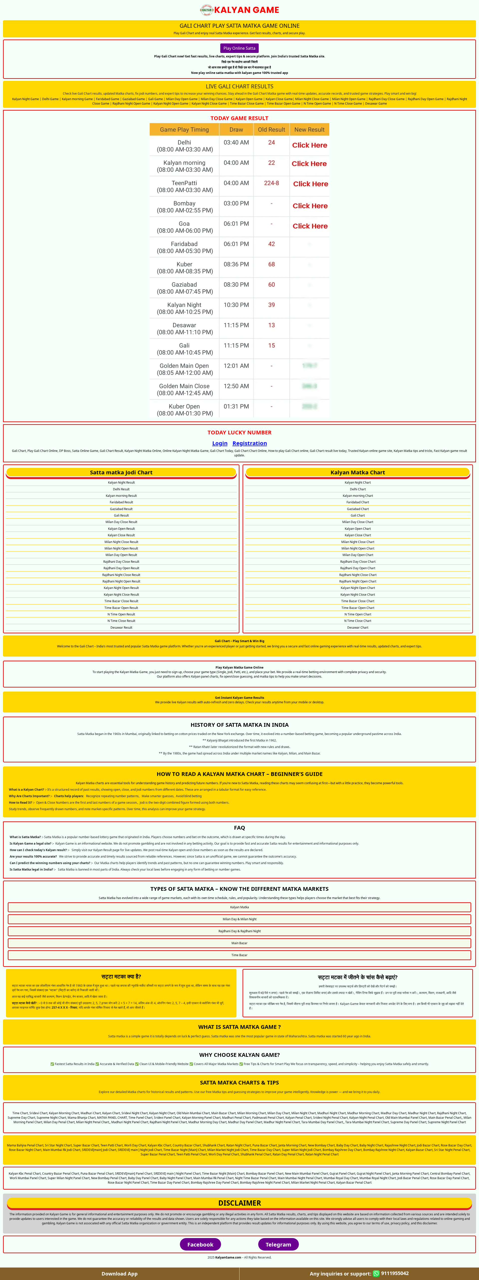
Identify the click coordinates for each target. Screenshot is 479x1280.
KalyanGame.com (228, 1257)
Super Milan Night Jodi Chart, (302, 1150)
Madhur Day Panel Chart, (245, 1122)
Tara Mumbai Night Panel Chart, (367, 1122)
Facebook (200, 1244)
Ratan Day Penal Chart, (289, 1154)
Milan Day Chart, (279, 1113)
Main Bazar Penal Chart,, (445, 1117)
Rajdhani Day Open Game (426, 99)
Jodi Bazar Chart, (428, 1145)
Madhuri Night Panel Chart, (130, 1122)
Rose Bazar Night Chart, (25, 1150)
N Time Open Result (121, 614)
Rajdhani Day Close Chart (357, 561)
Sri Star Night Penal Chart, (452, 1150)
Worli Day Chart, (135, 1145)
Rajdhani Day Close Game (387, 99)
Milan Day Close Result (121, 522)
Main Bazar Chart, (224, 1113)
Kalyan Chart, (111, 1113)
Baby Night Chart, (371, 1145)
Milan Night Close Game (312, 99)
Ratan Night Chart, (239, 1145)
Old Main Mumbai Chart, (194, 1113)
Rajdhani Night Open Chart (357, 581)
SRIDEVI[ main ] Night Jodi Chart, (140, 1150)
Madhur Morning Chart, (363, 1113)
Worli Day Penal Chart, (224, 1154)
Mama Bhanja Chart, (82, 1117)
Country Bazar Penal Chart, (61, 1173)
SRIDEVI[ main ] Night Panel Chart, (177, 1173)
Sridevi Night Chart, (134, 1113)
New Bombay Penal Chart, (109, 1178)
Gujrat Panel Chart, (343, 1173)
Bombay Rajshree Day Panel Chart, (215, 1182)
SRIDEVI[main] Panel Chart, (134, 1173)
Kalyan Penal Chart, (298, 1117)
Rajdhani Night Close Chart (357, 575)
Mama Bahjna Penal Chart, (25, 1145)
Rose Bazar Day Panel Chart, (450, 1178)
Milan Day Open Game (182, 99)
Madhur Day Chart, (394, 1113)
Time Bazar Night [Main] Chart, (185, 1150)
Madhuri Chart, (91, 1113)
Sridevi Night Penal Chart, (331, 1117)
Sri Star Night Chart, (59, 1145)
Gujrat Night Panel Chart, (374, 1173)
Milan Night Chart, (304, 1113)
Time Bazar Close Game (247, 103)
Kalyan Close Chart (358, 535)
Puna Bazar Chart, (265, 1145)
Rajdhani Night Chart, (452, 1113)
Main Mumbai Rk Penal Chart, (213, 1178)
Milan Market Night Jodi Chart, (228, 1150)
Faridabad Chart (358, 502)
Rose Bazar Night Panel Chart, (128, 1182)
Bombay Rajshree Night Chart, (384, 1150)
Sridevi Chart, (38, 1113)
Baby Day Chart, (347, 1145)
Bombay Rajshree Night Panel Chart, (265, 1182)
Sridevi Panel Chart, (167, 1117)
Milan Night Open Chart (358, 548)
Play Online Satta (239, 48)
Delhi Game (50, 99)
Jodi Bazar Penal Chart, (413, 1178)
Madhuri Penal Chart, (236, 1117)
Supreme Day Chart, (22, 1117)
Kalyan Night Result (121, 482)
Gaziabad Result (121, 509)
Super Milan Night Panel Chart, (69, 1178)
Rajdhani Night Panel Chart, (169, 1122)
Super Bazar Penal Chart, (158, 1154)
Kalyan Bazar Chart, (419, 1150)
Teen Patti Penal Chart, (192, 1154)
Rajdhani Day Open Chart (357, 568)
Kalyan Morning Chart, (64, 1113)
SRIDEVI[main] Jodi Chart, (99, 1150)
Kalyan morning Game (77, 99)
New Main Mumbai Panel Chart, (307, 1173)
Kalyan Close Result (121, 535)
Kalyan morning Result (121, 496)
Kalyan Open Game (249, 99)
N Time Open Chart (358, 614)
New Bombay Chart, (322, 1145)
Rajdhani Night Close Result (121, 575)
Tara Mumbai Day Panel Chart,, (323, 1122)
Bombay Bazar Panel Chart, (265, 1173)
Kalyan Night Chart (358, 482)
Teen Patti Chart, (112, 1145)
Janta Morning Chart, (292, 1145)
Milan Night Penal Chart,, (93, 1122)
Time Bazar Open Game (283, 103)
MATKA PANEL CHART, (112, 1117)
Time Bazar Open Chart (358, 608)
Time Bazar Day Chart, (265, 1150)
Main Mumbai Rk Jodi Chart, (62, 1150)
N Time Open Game (317, 103)
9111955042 (394, 1273)
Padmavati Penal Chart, (268, 1117)
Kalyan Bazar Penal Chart (353, 1182)
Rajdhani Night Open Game (131, 103)
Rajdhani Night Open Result (121, 581)
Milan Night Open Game (348, 99)
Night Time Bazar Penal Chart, (256, 1178)
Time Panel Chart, (140, 1117)
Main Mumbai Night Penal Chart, (300, 1178)
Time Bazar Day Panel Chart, (170, 1182)
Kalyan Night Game (25, 99)
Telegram (278, 1244)
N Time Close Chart (357, 621)
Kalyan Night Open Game (170, 103)
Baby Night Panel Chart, (176, 1178)
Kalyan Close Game (279, 99)
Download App (120, 1273)
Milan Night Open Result (121, 548)
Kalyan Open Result (121, 529)
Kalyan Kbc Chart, (160, 1145)
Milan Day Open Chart (358, 555)
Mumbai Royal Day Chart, (341, 1178)
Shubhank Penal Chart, (256, 1154)
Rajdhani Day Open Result (121, 568)
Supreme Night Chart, (52, 1117)
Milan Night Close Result (121, 542)
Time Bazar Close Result (121, 601)
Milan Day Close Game (217, 99)
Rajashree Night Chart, (400, 1145)
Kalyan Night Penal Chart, (366, 1117)
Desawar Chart (357, 627)
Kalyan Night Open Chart (358, 588)
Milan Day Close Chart (357, 522)
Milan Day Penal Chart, (59, 1122)
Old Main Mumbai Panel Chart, (406, 1117)
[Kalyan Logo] (239, 9)
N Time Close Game (348, 103)
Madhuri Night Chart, (332, 1113)
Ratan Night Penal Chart (322, 1154)
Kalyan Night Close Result (121, 594)
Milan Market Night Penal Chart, (313, 1182)
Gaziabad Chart (358, 509)
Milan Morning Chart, (252, 1113)
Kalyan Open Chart (358, 529)
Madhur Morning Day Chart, (207, 1122)
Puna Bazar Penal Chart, (97, 1173)
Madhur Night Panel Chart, (282, 1122)
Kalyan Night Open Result (121, 588)
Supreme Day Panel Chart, (408, 1122)
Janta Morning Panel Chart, (410, 1173)
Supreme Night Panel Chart (447, 1122)
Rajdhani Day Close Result (121, 561)
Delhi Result (121, 489)
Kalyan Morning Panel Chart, (201, 1117)
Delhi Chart (358, 489)
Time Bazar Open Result (121, 608)
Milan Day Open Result (121, 555)
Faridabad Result (121, 502)
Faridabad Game (107, 99)
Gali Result (121, 515)
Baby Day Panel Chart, (143, 1178)
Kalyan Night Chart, (162, 1113)
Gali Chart (358, 515)
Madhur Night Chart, (422, 1113)
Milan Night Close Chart (357, 542)
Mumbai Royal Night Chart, (378, 1178)
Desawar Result (121, 627)
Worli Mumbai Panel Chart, (28, 1178)
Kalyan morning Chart (358, 496)
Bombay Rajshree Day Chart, (342, 1150)
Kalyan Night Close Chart (358, 594)
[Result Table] (239, 270)
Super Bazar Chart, (86, 1145)
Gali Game (155, 99)
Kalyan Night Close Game (209, 103)
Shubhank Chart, (214, 1145)
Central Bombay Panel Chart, (450, 1173)
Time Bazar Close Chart (357, 601)
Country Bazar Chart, (187, 1145)
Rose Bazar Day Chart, (456, 1145)
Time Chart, (20, 1113)
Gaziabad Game (133, 99)
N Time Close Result (121, 621)
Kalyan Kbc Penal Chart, (25, 1173)
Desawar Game (376, 103)
